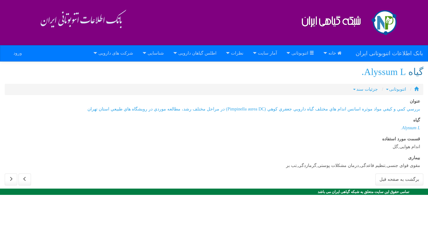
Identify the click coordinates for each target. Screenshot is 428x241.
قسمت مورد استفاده (401, 139)
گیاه (416, 120)
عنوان (415, 101)
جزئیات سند (367, 89)
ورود (17, 53)
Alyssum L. (384, 72)
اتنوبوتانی (397, 89)
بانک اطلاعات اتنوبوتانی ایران (389, 53)
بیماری (414, 157)
